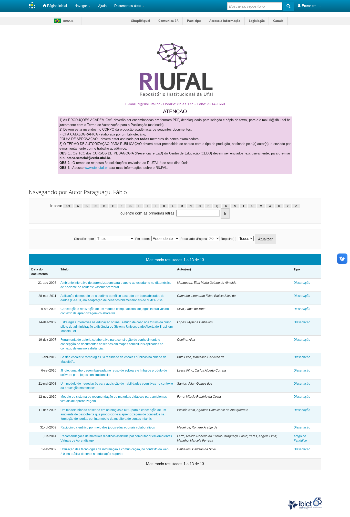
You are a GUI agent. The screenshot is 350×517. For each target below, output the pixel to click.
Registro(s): (229, 239)
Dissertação (302, 283)
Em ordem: (142, 239)
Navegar (81, 6)
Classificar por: (84, 239)
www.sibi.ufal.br (96, 168)
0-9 (68, 206)
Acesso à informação (224, 20)
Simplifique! (140, 20)
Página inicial (56, 6)
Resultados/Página (193, 239)
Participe (194, 20)
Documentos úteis (128, 6)
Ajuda (102, 6)
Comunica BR (168, 20)
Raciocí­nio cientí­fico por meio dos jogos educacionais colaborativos (107, 427)
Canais (278, 20)
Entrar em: (309, 6)
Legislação (257, 20)
